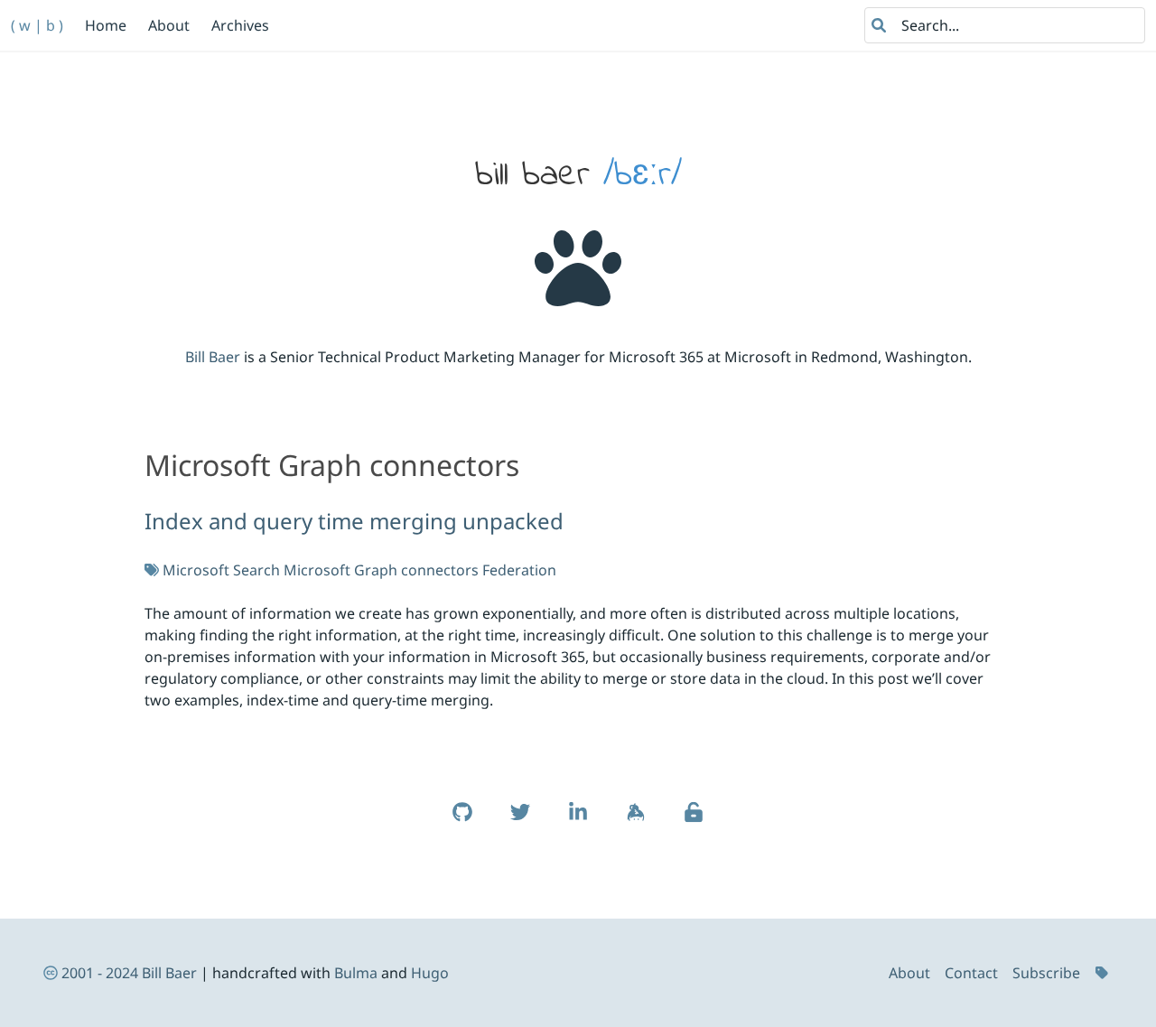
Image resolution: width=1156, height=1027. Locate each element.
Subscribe (1046, 973)
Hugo (430, 973)
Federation (519, 570)
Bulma (356, 973)
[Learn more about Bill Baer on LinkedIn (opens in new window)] (578, 821)
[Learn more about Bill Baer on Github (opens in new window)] (462, 821)
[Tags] (1104, 973)
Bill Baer (212, 357)
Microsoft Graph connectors (381, 570)
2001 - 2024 (99, 973)
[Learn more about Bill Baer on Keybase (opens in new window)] (635, 821)
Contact (971, 973)
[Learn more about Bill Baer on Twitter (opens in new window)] (520, 821)
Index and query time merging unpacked (354, 521)
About (909, 973)
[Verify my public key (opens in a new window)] (693, 821)
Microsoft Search (221, 570)
